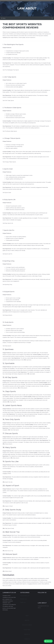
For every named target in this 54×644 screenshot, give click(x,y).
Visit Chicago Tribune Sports (9, 161)
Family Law (23, 602)
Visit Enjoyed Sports (7, 315)
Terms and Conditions (27, 625)
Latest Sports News (30, 416)
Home (27, 615)
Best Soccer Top (9, 550)
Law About (27, 8)
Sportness (28, 359)
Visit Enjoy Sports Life (8, 223)
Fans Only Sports (15, 430)
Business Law (23, 599)
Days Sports (13, 401)
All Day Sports (23, 388)
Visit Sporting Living (7, 284)
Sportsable (32, 373)
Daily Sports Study (9, 528)
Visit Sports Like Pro (7, 253)
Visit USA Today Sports (8, 100)
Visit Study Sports (7, 345)
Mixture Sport (8, 571)
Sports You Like (8, 482)
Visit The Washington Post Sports (11, 70)
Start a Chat (49, 641)
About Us (27, 620)
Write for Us (27, 634)
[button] (52, 18)
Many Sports (16, 458)
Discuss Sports (8, 444)
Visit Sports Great (7, 192)
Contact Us (27, 639)
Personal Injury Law (25, 595)
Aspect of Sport (9, 506)
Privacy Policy (27, 629)
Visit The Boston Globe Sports (10, 131)
